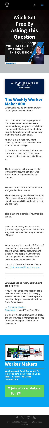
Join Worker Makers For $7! (25, 390)
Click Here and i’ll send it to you (24, 267)
